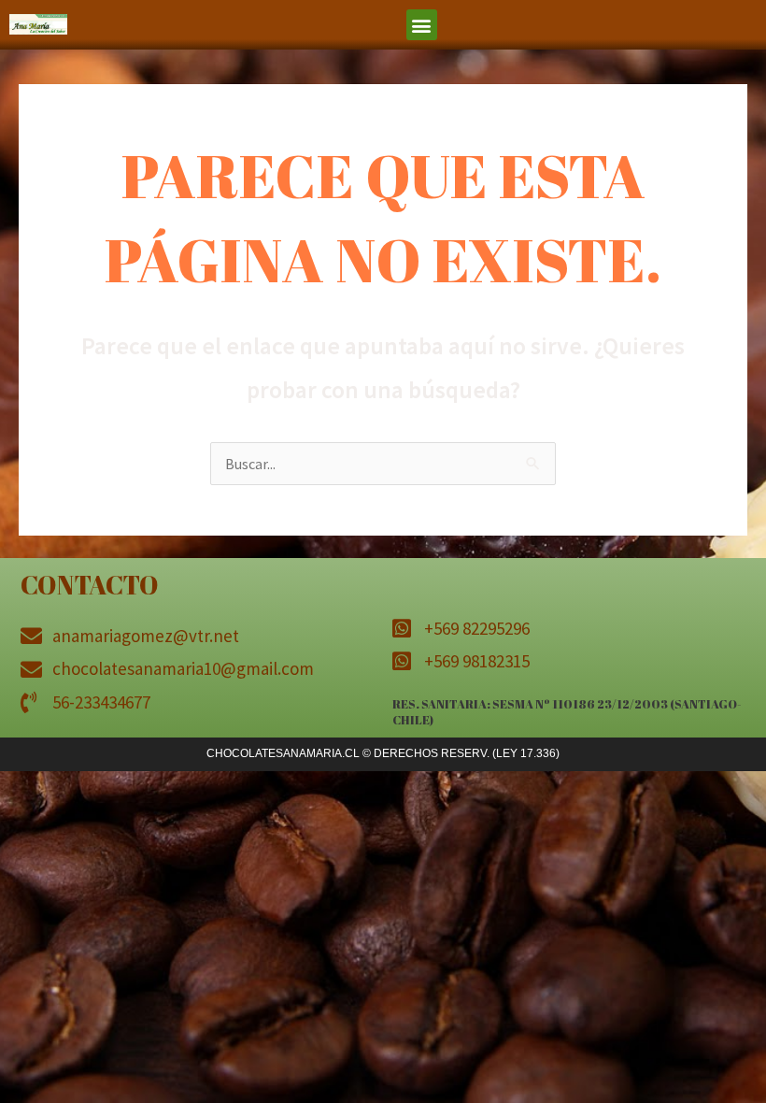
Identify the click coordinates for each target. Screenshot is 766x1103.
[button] (421, 24)
